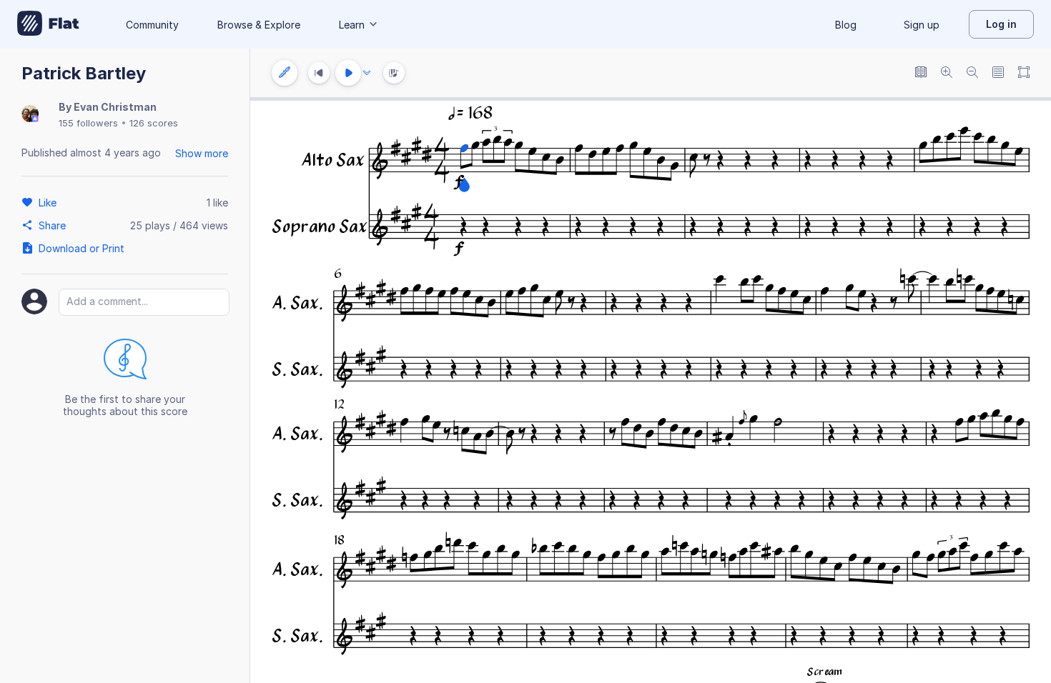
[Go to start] (319, 73)
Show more (201, 153)
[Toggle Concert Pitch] (921, 73)
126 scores (153, 123)
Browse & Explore (258, 25)
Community (152, 25)
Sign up (921, 25)
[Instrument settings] (284, 73)
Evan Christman (115, 107)
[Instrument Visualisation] (394, 73)
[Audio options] (366, 73)
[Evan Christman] (30, 114)
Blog (846, 25)
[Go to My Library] (48, 24)
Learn (352, 25)
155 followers (88, 123)
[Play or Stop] (348, 73)
